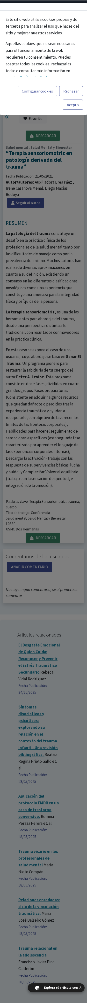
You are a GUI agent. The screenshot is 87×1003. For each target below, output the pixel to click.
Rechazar (71, 91)
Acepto (73, 104)
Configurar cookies (37, 91)
